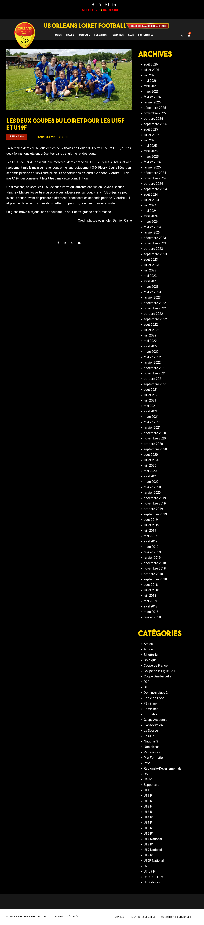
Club (131, 34)
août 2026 (151, 64)
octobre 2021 (153, 379)
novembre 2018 (155, 568)
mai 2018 (150, 601)
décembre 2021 (155, 368)
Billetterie (151, 655)
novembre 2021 (155, 373)
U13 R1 (149, 812)
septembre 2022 (155, 319)
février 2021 (152, 422)
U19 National (153, 850)
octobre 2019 (153, 509)
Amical (148, 644)
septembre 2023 (155, 254)
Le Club (149, 736)
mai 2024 (150, 211)
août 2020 (151, 455)
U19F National (154, 861)
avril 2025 (150, 151)
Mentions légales (143, 917)
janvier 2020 (152, 492)
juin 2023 (150, 270)
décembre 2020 (155, 433)
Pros (147, 763)
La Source (151, 730)
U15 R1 (149, 828)
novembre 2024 (155, 178)
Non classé (152, 747)
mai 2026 (150, 81)
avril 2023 (150, 281)
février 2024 (152, 227)
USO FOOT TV (153, 877)
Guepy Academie (155, 720)
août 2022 (151, 324)
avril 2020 (150, 476)
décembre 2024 (155, 173)
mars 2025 (151, 156)
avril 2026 (150, 86)
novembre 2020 (155, 438)
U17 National (153, 839)
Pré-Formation (154, 758)
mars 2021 (151, 417)
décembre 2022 (155, 303)
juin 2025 (150, 140)
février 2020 (152, 487)
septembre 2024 (155, 189)
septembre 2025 (155, 124)
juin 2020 (150, 465)
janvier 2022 (152, 362)
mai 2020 (150, 471)
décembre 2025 (155, 108)
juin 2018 (150, 595)
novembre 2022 (155, 308)
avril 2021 (150, 411)
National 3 (151, 741)
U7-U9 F (149, 871)
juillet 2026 (151, 70)
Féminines (118, 34)
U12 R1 (149, 801)
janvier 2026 (152, 102)
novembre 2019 (155, 503)
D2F (146, 682)
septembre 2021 (155, 384)
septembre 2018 (155, 579)
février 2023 (152, 292)
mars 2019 (151, 547)
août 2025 (151, 129)
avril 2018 (150, 606)
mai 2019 (150, 536)
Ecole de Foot (154, 698)
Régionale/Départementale (163, 768)
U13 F (148, 806)
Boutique (150, 660)
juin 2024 (150, 205)
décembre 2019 (155, 498)
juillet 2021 (151, 395)
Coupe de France (156, 665)
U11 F (148, 795)
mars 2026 (151, 91)
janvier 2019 (152, 557)
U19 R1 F (150, 855)
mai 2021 (150, 406)
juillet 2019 (151, 525)
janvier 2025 (152, 167)
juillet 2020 (151, 460)
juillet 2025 (151, 135)
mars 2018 (151, 612)
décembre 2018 (155, 563)
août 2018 (151, 585)
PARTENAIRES (145, 34)
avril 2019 (150, 541)
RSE (147, 774)
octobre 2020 (153, 444)
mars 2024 (151, 221)
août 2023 (151, 259)
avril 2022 (150, 346)
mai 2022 (150, 341)
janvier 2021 (152, 427)
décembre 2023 (155, 238)
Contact (120, 917)
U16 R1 (149, 833)
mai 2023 (150, 276)
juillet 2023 (151, 265)
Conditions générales (176, 917)
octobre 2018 (153, 574)
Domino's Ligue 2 (156, 693)
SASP (148, 779)
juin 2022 (150, 335)
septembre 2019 (155, 514)
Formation (151, 714)
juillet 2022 (151, 330)
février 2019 (152, 552)
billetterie (91, 10)
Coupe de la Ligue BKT (160, 671)
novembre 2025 (155, 113)
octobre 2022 (153, 314)
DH (146, 687)
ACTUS (58, 34)
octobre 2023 (153, 249)
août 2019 (151, 520)
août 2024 (151, 194)
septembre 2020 (155, 449)
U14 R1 (149, 817)
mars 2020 (151, 482)
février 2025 (152, 162)
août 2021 (151, 389)
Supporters (151, 785)
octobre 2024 (153, 184)
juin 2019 (150, 530)
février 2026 (152, 97)
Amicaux (150, 649)
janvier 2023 (152, 297)
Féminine (150, 703)
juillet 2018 (151, 590)
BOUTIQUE (111, 10)
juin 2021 (150, 400)
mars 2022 (151, 352)
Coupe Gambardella (157, 676)
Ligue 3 (70, 34)
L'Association (153, 725)
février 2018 (152, 617)
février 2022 (152, 357)
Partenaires (152, 752)
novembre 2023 (155, 243)
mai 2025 (150, 146)
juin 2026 (150, 75)
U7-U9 (148, 866)
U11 (146, 790)
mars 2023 (151, 287)
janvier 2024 (152, 232)
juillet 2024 (151, 200)
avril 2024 (150, 216)
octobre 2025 (153, 119)
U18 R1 (149, 844)
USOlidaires (152, 882)
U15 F (148, 823)
